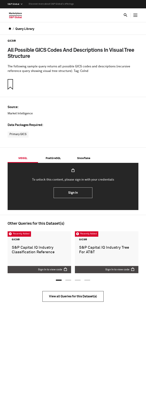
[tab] (23, 158)
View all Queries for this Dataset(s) (73, 296)
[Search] (125, 15)
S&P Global (13, 4)
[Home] (15, 16)
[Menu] (135, 15)
